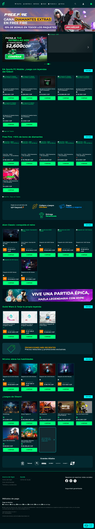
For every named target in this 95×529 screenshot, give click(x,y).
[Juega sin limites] (47, 301)
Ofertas (62, 3)
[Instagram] (70, 481)
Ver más (88, 70)
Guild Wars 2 (28, 3)
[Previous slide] (6, 47)
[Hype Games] (4, 5)
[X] (75, 481)
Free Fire (19, 3)
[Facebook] (66, 481)
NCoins (37, 3)
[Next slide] (88, 47)
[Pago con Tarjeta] (8, 131)
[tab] (48, 64)
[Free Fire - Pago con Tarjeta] (11, 196)
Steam (44, 3)
